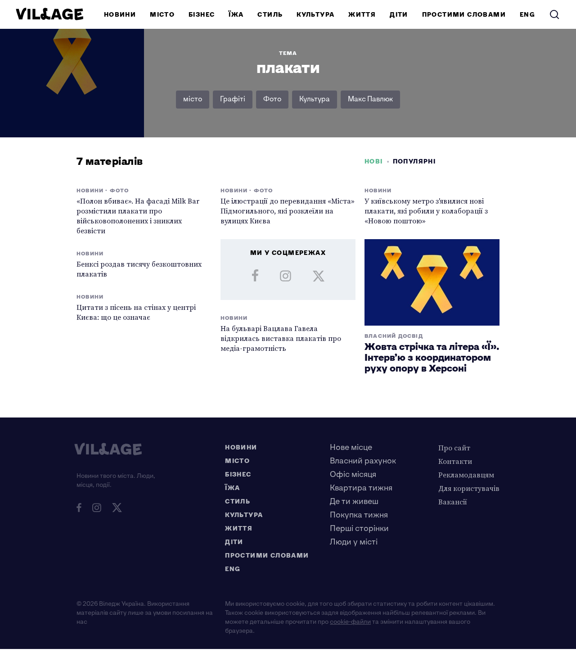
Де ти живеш (354, 501)
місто (192, 99)
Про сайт (454, 448)
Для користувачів (469, 488)
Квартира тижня (361, 488)
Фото (272, 99)
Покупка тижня (359, 515)
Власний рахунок (363, 461)
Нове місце (351, 447)
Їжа (236, 14)
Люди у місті (354, 542)
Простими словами (464, 14)
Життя (362, 14)
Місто (162, 14)
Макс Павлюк (370, 99)
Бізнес (202, 14)
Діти (399, 14)
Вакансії (452, 502)
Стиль (270, 14)
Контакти (455, 461)
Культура (315, 14)
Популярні (414, 161)
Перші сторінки (359, 528)
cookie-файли (350, 622)
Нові (373, 161)
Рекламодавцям (466, 475)
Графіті (232, 99)
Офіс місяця (353, 474)
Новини (120, 14)
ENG (527, 14)
